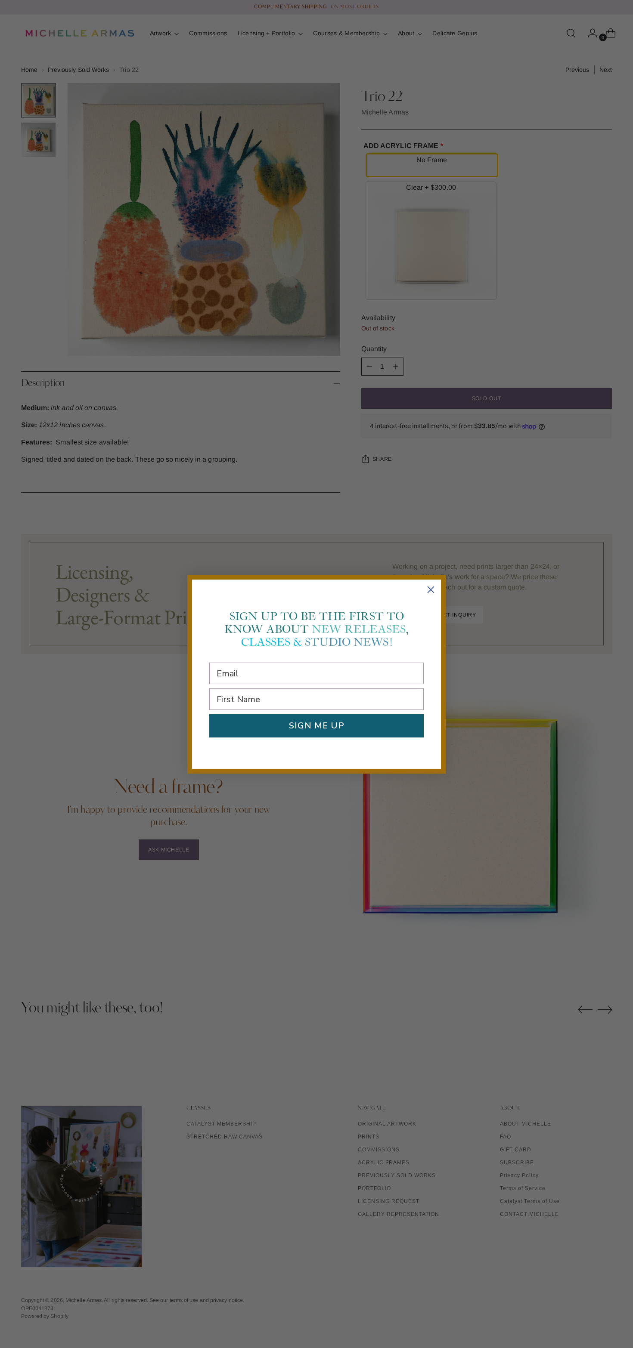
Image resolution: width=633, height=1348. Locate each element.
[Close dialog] (430, 589)
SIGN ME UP (316, 725)
